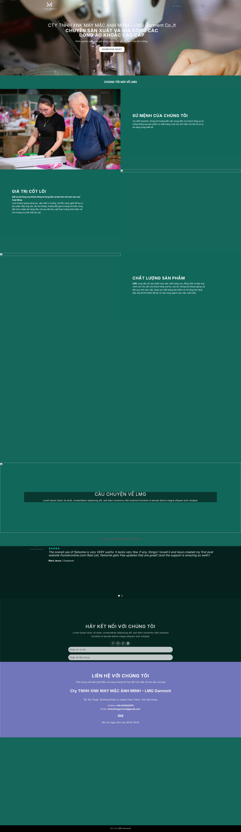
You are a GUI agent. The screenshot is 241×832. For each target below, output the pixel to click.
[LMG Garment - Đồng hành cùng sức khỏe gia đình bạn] (49, 6)
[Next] (232, 572)
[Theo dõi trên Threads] (123, 643)
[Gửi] (202, 6)
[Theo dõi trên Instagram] (118, 643)
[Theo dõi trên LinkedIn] (128, 643)
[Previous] (8, 572)
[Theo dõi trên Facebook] (113, 643)
